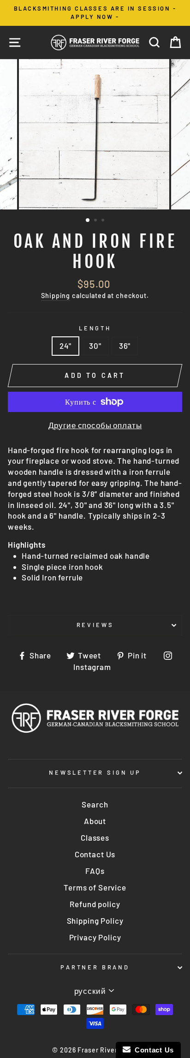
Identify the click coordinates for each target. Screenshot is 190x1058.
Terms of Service (95, 887)
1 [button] (88, 220)
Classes (95, 837)
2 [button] (96, 221)
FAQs (94, 870)
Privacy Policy (95, 937)
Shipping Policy (95, 920)
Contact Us (95, 854)
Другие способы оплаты (95, 425)
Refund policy (95, 904)
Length (95, 328)
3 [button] (103, 221)
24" (65, 345)
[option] (95, 13)
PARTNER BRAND (95, 967)
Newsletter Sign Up (95, 772)
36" (125, 345)
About (95, 820)
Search (95, 804)
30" (95, 345)
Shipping (55, 295)
